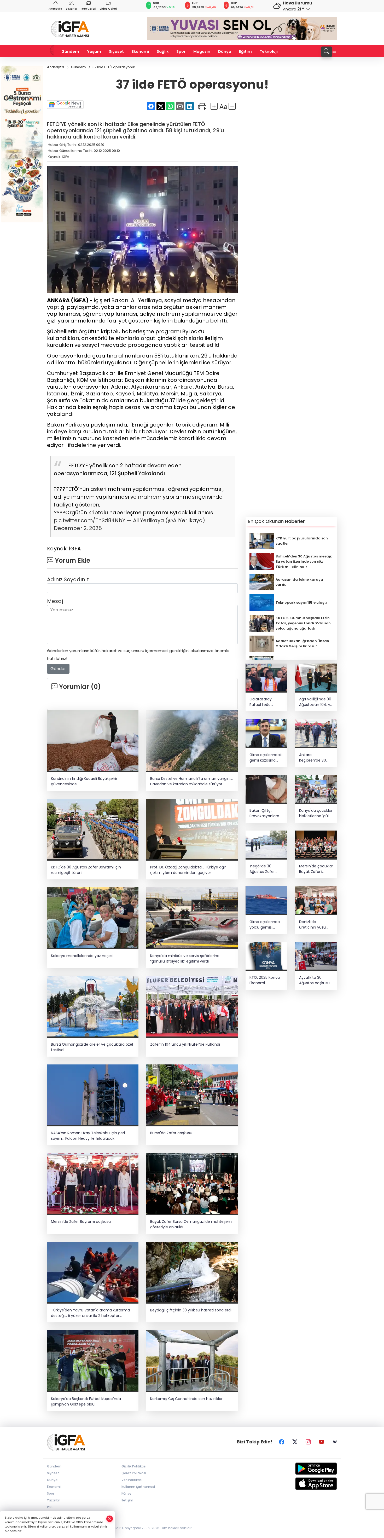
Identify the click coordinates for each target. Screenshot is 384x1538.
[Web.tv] (335, 1442)
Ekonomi (140, 51)
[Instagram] (308, 1442)
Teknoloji (269, 51)
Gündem (70, 51)
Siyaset (116, 51)
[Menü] (334, 51)
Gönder (58, 669)
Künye (126, 1493)
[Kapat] (110, 1518)
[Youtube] (321, 1442)
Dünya (224, 51)
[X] (295, 1442)
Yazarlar (71, 9)
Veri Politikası (131, 1480)
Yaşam (94, 51)
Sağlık (162, 51)
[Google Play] (303, 1468)
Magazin (201, 51)
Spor (180, 51)
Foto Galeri (88, 9)
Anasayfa (55, 9)
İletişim (127, 1500)
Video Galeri (108, 9)
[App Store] (303, 1483)
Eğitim (245, 51)
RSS (50, 1507)
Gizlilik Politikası (133, 1466)
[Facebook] (281, 1442)
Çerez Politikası (133, 1473)
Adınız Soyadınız (68, 579)
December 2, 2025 (78, 528)
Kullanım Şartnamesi (138, 1486)
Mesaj (55, 601)
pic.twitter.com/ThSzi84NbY (89, 520)
